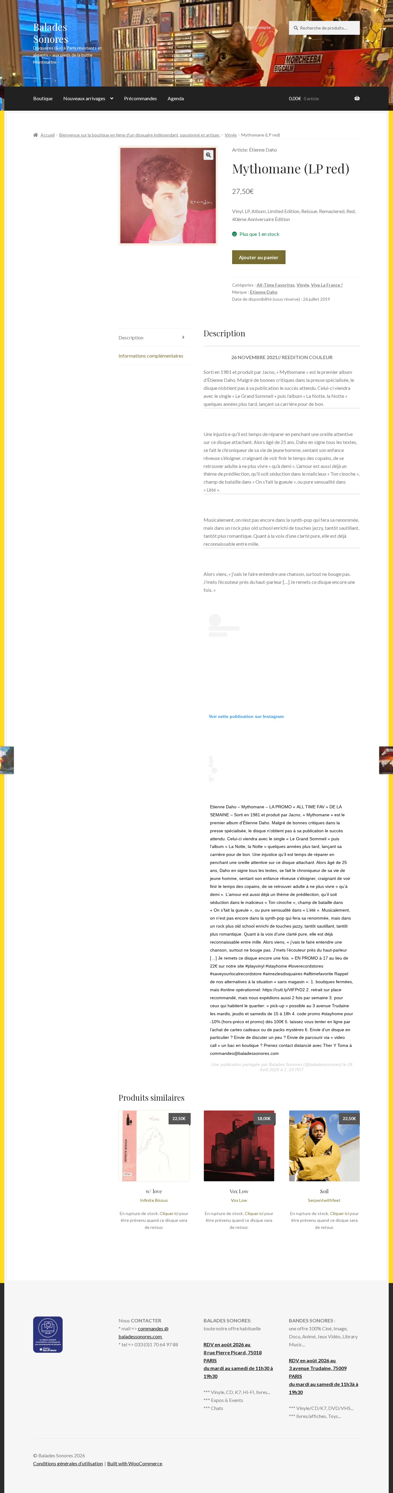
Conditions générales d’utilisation (68, 1463)
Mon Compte (258, 27)
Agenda (176, 98)
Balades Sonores (50, 32)
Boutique (43, 98)
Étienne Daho (264, 292)
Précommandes (140, 98)
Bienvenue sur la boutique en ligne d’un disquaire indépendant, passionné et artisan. (139, 134)
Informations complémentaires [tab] (151, 355)
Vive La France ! (327, 284)
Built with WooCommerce (134, 1463)
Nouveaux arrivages (84, 98)
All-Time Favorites (276, 284)
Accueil (48, 134)
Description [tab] (131, 337)
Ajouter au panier (258, 257)
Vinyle (231, 134)
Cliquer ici (169, 1213)
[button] (208, 155)
